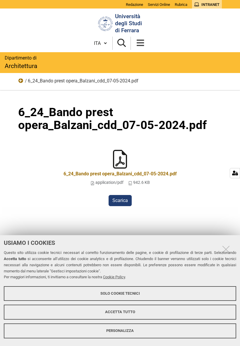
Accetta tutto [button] (120, 312)
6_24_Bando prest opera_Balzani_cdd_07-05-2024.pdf (120, 174)
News (21, 82)
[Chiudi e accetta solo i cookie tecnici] (226, 249)
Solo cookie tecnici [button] (120, 293)
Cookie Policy (114, 277)
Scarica (120, 200)
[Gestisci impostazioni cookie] (235, 173)
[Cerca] (122, 43)
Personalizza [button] (120, 330)
